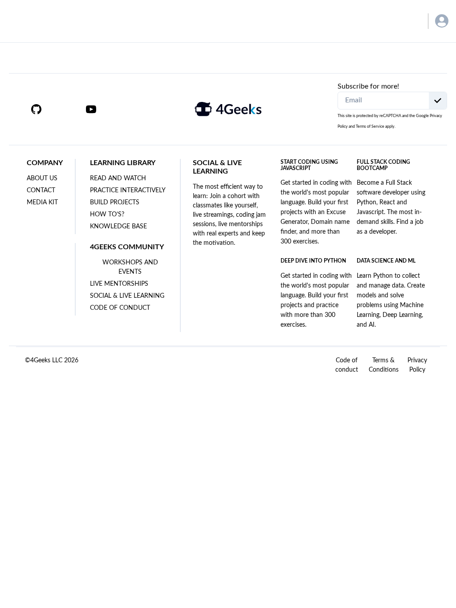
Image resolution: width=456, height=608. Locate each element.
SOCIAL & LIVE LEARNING (127, 296)
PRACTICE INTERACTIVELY (128, 190)
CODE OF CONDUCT (120, 308)
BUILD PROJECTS (114, 202)
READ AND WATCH (118, 178)
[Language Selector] (408, 21)
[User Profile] (442, 21)
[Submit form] (438, 100)
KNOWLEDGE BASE (118, 226)
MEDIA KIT (42, 202)
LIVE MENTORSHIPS (119, 284)
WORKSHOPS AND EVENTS (130, 267)
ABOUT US (42, 178)
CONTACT (41, 190)
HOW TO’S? (107, 214)
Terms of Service (370, 127)
